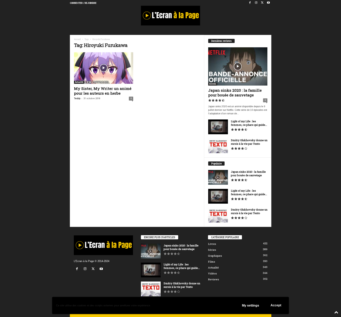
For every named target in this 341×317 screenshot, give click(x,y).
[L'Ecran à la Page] (170, 15)
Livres (212, 244)
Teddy (77, 98)
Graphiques (215, 255)
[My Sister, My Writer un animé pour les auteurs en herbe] (103, 68)
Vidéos (212, 273)
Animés (212, 84)
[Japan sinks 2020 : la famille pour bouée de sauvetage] (237, 66)
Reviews (213, 279)
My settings (250, 305)
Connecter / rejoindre (83, 2)
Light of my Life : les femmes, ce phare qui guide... (249, 123)
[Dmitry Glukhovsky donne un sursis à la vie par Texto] (218, 145)
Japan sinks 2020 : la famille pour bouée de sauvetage (235, 92)
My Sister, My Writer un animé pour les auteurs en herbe (102, 91)
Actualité (79, 82)
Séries (212, 250)
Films (211, 261)
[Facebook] (250, 3)
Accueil (77, 39)
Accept (276, 305)
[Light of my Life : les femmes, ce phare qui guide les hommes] (218, 126)
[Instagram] (256, 3)
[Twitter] (262, 3)
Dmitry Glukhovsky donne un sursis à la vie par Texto (249, 141)
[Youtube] (268, 3)
